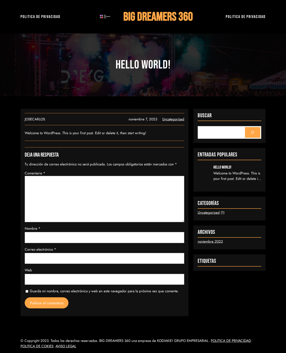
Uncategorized (173, 119)
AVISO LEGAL (65, 346)
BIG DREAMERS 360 (158, 16)
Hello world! (222, 167)
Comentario (35, 173)
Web (28, 270)
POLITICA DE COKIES (37, 346)
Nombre (32, 228)
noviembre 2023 (210, 241)
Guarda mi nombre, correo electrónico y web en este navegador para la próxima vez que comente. (104, 291)
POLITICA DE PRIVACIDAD (40, 16)
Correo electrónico (40, 249)
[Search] (252, 132)
